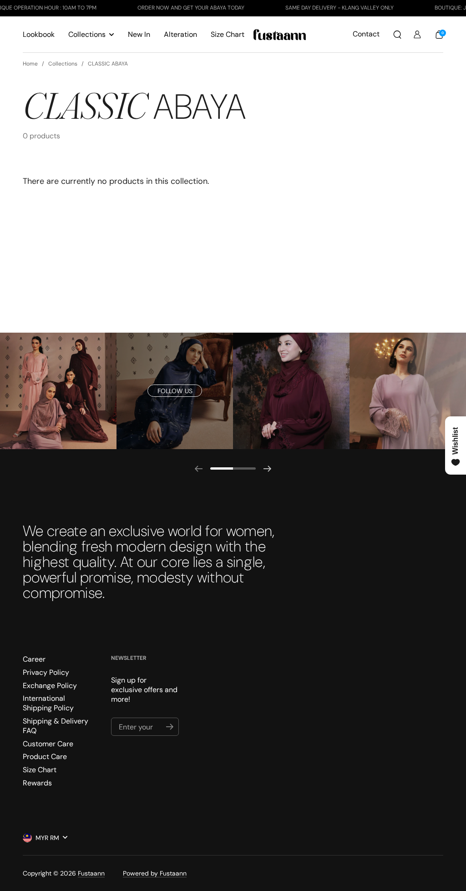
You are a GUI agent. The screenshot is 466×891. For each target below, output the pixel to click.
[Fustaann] (279, 34)
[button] (397, 34)
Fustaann (91, 873)
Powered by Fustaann (155, 873)
